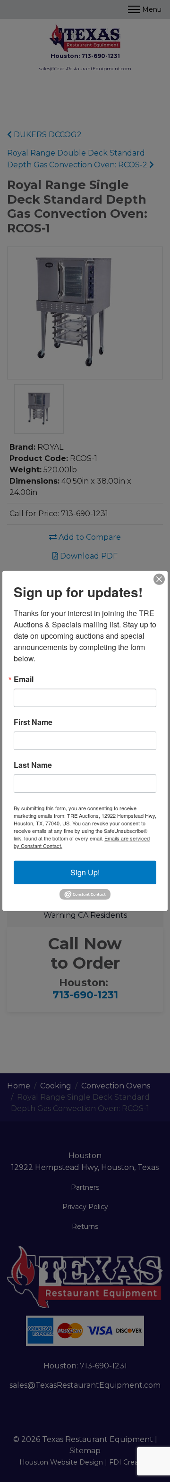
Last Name (33, 765)
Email (24, 679)
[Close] (159, 579)
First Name (33, 722)
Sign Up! (85, 872)
